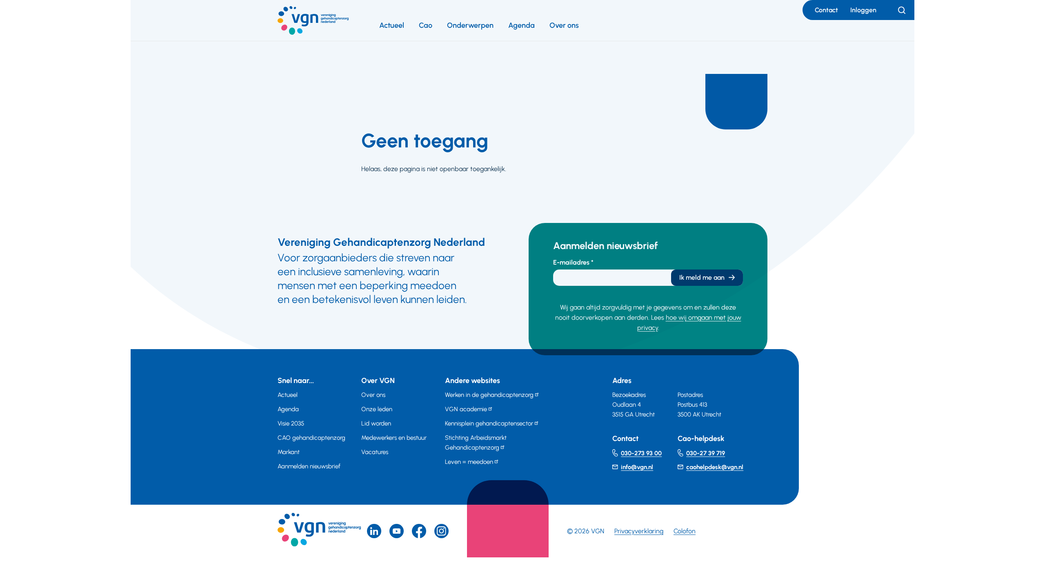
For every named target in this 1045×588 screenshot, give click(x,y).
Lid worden (376, 423)
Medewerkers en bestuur (394, 437)
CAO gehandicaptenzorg (311, 437)
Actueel (391, 25)
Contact (826, 10)
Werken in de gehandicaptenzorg (489, 395)
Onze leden (376, 409)
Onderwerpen (470, 25)
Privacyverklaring (638, 531)
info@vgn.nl (637, 467)
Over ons (564, 25)
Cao (425, 25)
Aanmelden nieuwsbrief (309, 466)
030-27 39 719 (705, 453)
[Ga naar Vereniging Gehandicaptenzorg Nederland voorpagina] (313, 20)
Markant (289, 452)
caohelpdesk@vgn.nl (714, 467)
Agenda (521, 25)
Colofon (685, 531)
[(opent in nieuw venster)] (419, 531)
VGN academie (466, 409)
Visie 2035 (291, 423)
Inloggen (863, 10)
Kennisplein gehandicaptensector (489, 423)
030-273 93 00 (641, 453)
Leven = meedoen (469, 462)
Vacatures (374, 452)
